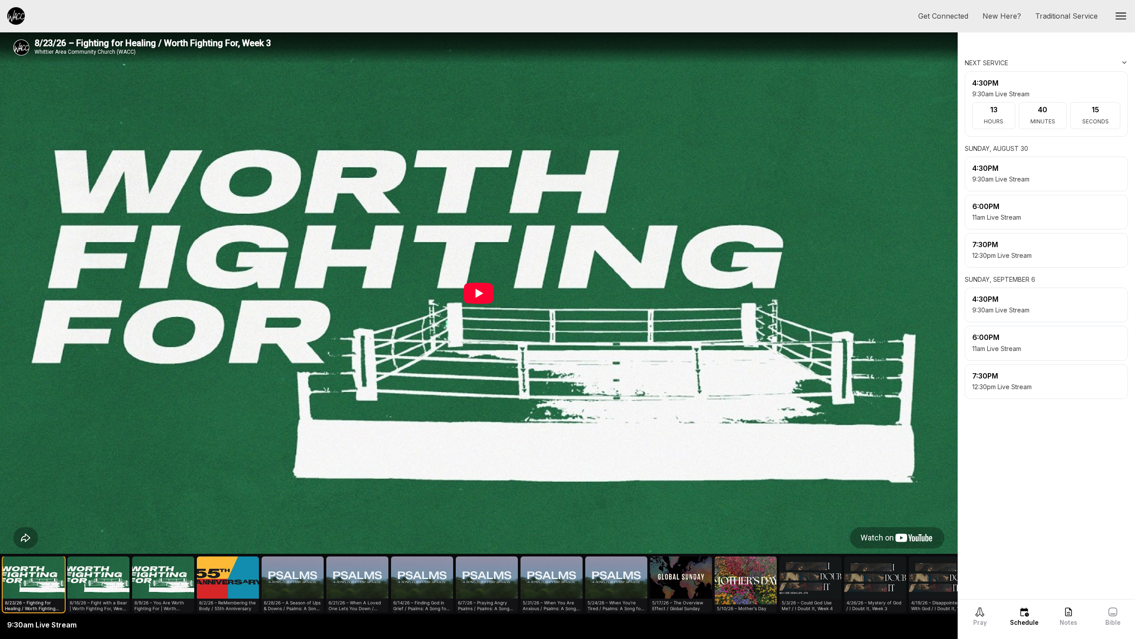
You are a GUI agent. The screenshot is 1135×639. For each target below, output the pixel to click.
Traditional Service (1070, 16)
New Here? (1005, 16)
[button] (1120, 16)
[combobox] (1083, 62)
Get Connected (946, 16)
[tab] (980, 616)
